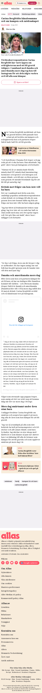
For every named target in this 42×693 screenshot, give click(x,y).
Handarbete (6, 618)
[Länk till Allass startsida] (9, 3)
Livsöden (5, 607)
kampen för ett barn (29, 481)
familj (17, 481)
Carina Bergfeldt (20, 390)
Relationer (26, 9)
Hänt (12, 670)
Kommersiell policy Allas (12, 598)
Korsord (13, 14)
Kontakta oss (7, 634)
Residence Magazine (29, 672)
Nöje (3, 626)
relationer (5, 25)
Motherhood (16, 672)
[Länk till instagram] (7, 563)
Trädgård (15, 9)
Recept (8, 672)
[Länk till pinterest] (16, 563)
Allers (4, 649)
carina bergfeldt (21, 485)
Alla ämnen (6, 576)
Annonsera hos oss (9, 638)
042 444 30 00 (28, 685)
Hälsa (3, 611)
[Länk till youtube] (11, 563)
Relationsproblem (28, 14)
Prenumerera (21, 3)
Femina (31, 670)
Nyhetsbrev (6, 572)
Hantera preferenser (10, 587)
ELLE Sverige (6, 679)
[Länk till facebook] (2, 563)
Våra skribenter (8, 579)
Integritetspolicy (9, 591)
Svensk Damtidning (21, 670)
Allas (3, 645)
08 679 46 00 (26, 690)
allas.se (33, 687)
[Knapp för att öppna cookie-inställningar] (39, 3)
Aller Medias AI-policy (11, 594)
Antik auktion (7, 660)
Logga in (32, 3)
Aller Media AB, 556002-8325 (19, 689)
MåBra (37, 670)
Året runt (5, 657)
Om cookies (6, 583)
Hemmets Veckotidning (11, 653)
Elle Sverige (6, 670)
